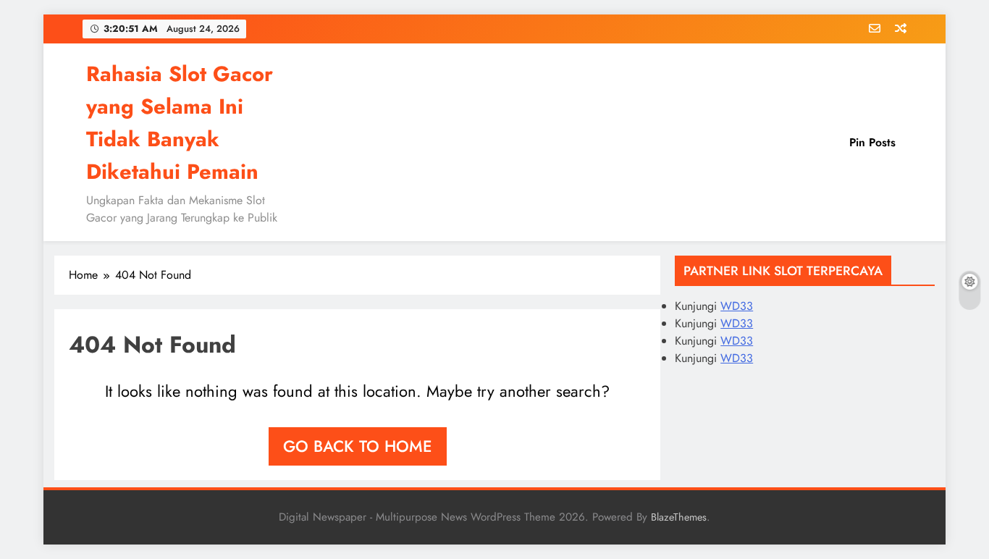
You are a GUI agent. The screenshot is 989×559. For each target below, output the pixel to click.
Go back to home (357, 446)
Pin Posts (872, 142)
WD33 (736, 306)
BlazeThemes (679, 517)
